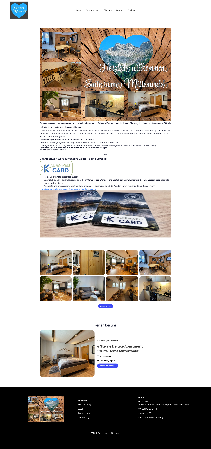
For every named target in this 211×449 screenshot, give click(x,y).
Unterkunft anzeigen (108, 366)
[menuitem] (79, 10)
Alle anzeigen (105, 306)
